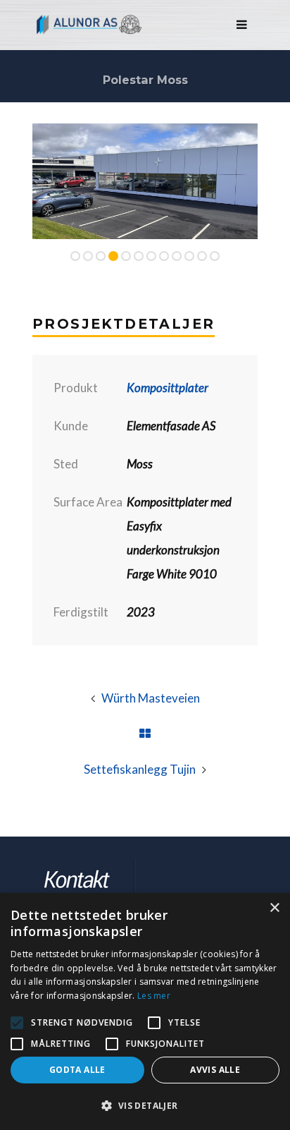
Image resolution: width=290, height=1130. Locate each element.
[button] (145, 1106)
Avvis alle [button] (215, 1070)
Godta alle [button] (77, 1070)
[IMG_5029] (147, 181)
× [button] (274, 908)
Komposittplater (167, 387)
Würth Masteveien (150, 698)
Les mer (153, 996)
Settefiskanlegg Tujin (140, 769)
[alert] (145, 1011)
